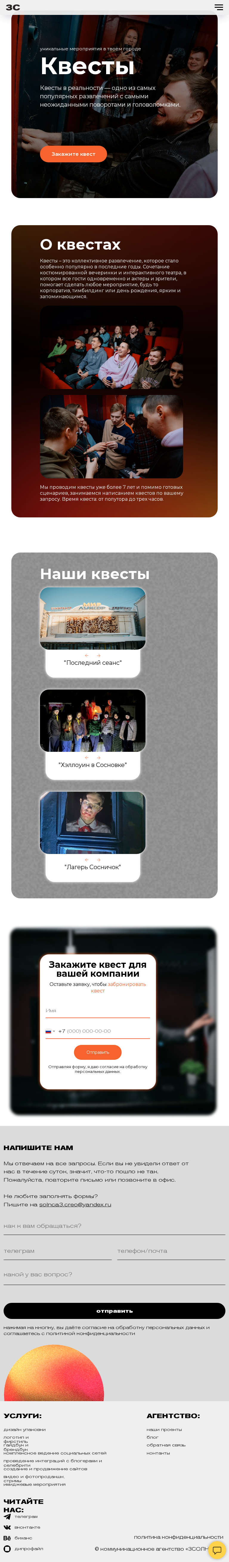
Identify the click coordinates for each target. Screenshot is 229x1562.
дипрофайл (29, 1549)
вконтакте (27, 1527)
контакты (158, 1453)
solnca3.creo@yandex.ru (75, 1204)
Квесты (87, 65)
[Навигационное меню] (219, 7)
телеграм (26, 1516)
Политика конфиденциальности (178, 1537)
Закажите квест (73, 154)
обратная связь (166, 1445)
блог (153, 1437)
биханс (23, 1538)
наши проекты (164, 1429)
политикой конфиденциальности (90, 1333)
